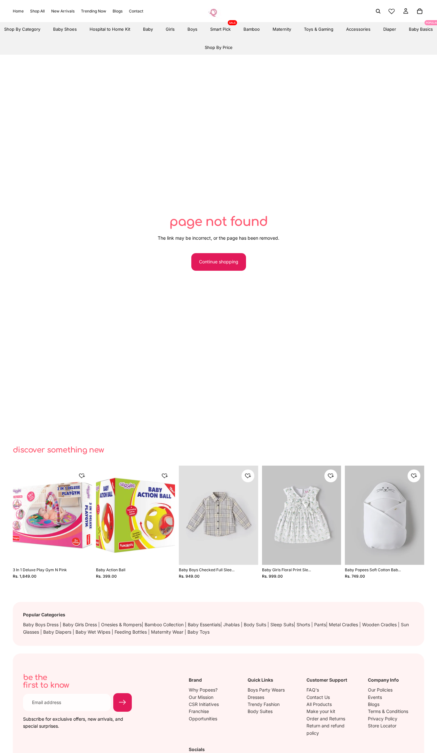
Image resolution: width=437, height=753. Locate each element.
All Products (319, 704)
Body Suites (260, 711)
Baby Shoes (65, 29)
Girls (170, 29)
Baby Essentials (204, 624)
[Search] (378, 11)
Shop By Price (219, 47)
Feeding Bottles (131, 632)
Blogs (373, 704)
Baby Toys (198, 632)
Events (375, 697)
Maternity (282, 29)
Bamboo (251, 29)
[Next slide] (85, 515)
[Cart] (420, 11)
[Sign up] (122, 702)
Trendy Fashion (264, 704)
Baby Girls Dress (80, 624)
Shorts (304, 624)
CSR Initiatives (204, 704)
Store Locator (382, 725)
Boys (192, 29)
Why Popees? (203, 690)
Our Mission (201, 697)
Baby (148, 29)
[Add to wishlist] (81, 475)
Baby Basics (421, 27)
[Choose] (249, 554)
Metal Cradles (344, 624)
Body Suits (255, 624)
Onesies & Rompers (121, 624)
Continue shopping (218, 261)
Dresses (256, 697)
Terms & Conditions (388, 711)
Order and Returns (325, 718)
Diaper (389, 29)
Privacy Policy (382, 718)
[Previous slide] (20, 515)
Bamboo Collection (165, 624)
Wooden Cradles (380, 624)
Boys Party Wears (266, 690)
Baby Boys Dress (41, 624)
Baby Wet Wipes (93, 632)
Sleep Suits (282, 624)
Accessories (358, 29)
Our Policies (380, 690)
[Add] (83, 554)
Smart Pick (220, 27)
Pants (320, 624)
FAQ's (312, 690)
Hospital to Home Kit (110, 29)
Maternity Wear (168, 632)
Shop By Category (22, 29)
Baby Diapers (58, 632)
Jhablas (232, 624)
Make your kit (320, 711)
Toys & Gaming (318, 29)
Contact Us (318, 697)
